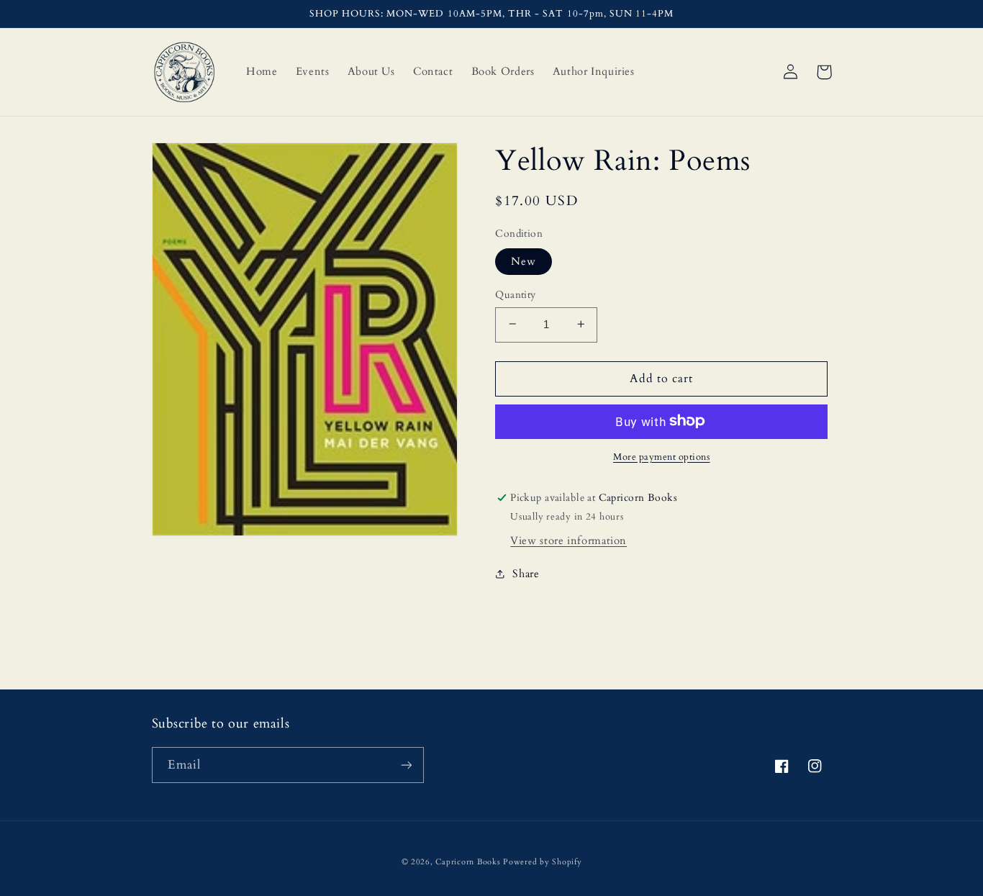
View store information (568, 540)
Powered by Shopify (542, 862)
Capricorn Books (467, 862)
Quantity (515, 294)
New (523, 260)
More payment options (661, 457)
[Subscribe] (405, 764)
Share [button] (525, 573)
